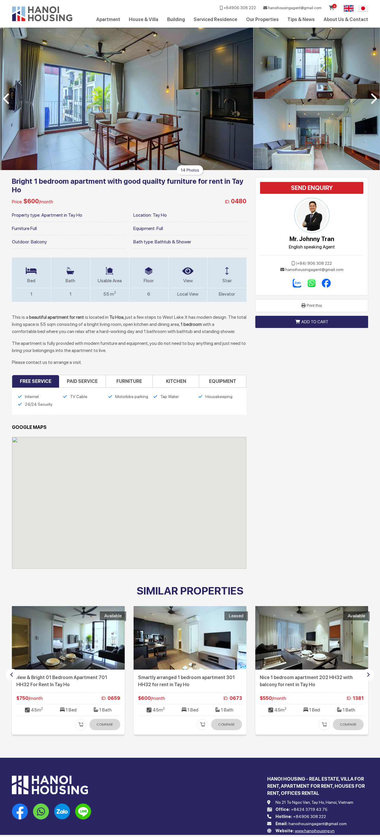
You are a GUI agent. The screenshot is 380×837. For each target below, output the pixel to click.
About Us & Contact (346, 19)
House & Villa (143, 19)
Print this (314, 305)
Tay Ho (160, 215)
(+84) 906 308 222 (314, 263)
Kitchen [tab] (176, 381)
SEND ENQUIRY (312, 187)
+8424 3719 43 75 (309, 809)
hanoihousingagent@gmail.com (294, 8)
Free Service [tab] (35, 381)
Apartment (108, 19)
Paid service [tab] (82, 381)
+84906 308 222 (239, 8)
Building (176, 19)
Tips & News (301, 19)
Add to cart (314, 321)
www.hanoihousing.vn (315, 830)
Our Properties (262, 19)
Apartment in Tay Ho (61, 215)
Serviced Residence (215, 19)
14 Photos (190, 170)
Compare (104, 724)
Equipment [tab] (222, 381)
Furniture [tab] (129, 381)
